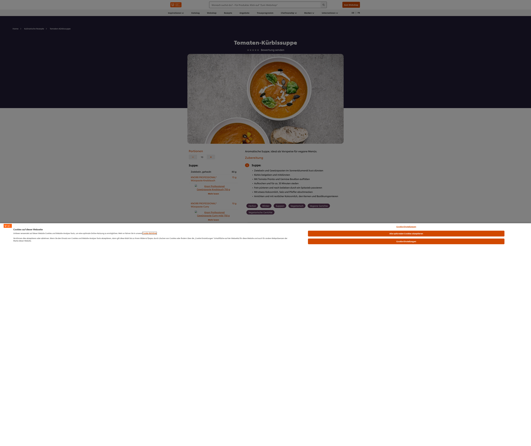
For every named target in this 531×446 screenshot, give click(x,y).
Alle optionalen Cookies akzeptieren (406, 233)
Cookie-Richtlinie (150, 233)
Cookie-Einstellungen (406, 226)
